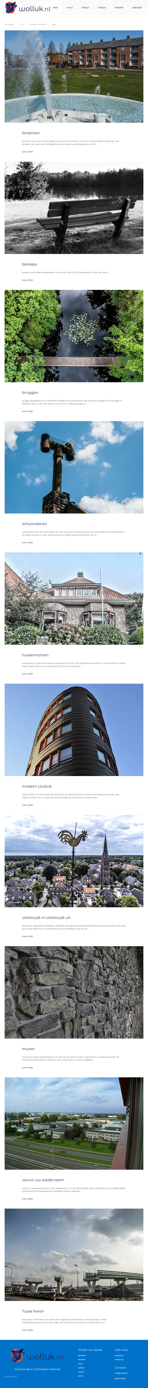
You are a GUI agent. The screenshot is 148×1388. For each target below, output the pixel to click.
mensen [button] (119, 7)
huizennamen (35, 655)
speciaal (82, 1355)
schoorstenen (34, 523)
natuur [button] (85, 7)
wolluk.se (119, 1359)
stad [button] (55, 7)
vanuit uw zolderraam (43, 1180)
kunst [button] (70, 7)
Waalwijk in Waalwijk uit (46, 917)
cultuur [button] (102, 7)
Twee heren (33, 1311)
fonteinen (31, 133)
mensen (81, 1359)
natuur (81, 1372)
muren (28, 1049)
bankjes (29, 264)
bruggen (30, 392)
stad (80, 1363)
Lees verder (27, 152)
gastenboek (120, 1378)
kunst (80, 1376)
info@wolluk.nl (121, 1373)
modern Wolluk (37, 786)
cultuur (81, 1368)
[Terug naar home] (28, 7)
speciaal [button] (137, 7)
